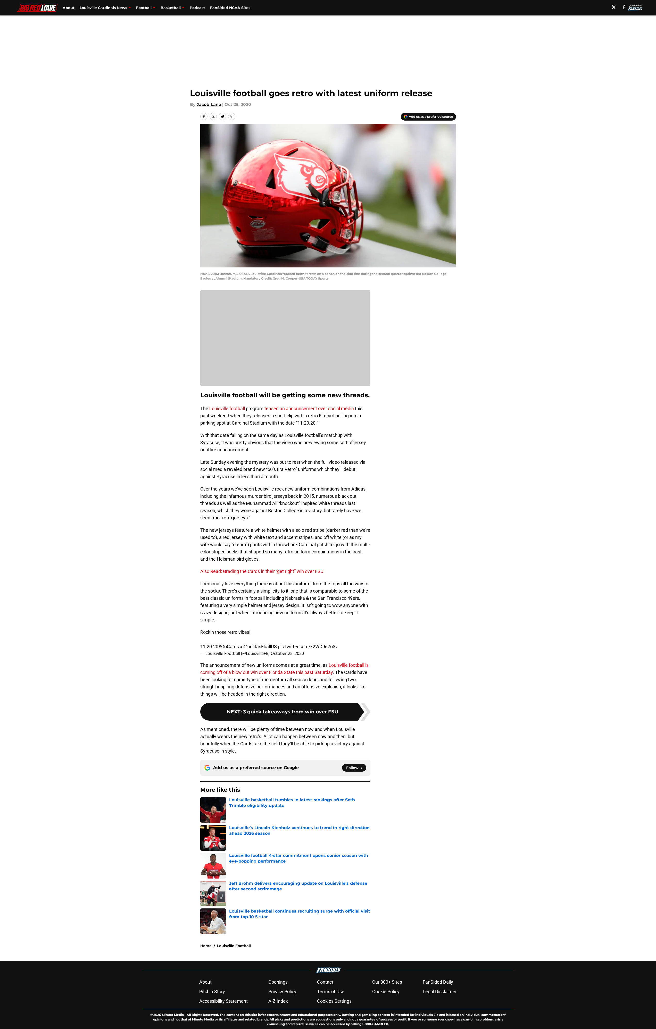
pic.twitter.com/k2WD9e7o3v (308, 646)
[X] (614, 7)
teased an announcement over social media (309, 408)
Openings (278, 982)
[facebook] (624, 7)
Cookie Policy (386, 991)
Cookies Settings (334, 1001)
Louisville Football (234, 945)
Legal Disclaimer (440, 991)
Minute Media (173, 1015)
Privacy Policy (282, 991)
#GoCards (228, 646)
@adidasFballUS (260, 646)
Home (206, 945)
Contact (325, 982)
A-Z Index (278, 1001)
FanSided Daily (438, 982)
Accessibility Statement (223, 1001)
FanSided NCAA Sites (230, 7)
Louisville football (227, 408)
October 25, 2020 (287, 653)
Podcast (197, 7)
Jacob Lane (209, 104)
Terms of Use (330, 991)
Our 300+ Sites (387, 982)
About (68, 7)
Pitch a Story (212, 991)
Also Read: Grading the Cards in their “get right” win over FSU (261, 571)
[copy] (231, 116)
